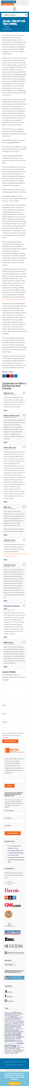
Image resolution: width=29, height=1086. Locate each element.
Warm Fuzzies (9, 1053)
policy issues (19, 1029)
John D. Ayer (8, 447)
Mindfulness (13, 1026)
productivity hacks (14, 1030)
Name (4, 705)
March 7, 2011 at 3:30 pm (9, 644)
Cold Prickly (10, 1018)
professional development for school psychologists (14, 1032)
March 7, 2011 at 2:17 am (9, 610)
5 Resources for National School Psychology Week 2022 (16, 860)
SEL (8, 1048)
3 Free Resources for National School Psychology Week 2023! (15, 848)
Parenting (9, 1029)
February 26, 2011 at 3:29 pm (10, 449)
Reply (5, 410)
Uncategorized (7, 29)
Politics (7, 1030)
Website (4, 722)
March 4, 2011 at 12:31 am (9, 566)
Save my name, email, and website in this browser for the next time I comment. (13, 736)
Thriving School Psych (8, 2)
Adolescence (16, 1012)
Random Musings (13, 1034)
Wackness (18, 1051)
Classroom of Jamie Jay (12, 606)
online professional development (13, 1027)
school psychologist (18, 1041)
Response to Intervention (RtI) (13, 1041)
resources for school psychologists (13, 1039)
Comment (5, 680)
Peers (14, 1029)
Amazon (10, 992)
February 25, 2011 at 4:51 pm (10, 417)
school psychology (14, 1044)
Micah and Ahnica (10, 416)
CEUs (19, 1017)
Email (4, 713)
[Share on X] (8, 375)
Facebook (9, 996)
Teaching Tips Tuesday (10, 1051)
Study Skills (14, 1050)
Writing (16, 1053)
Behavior (14, 1017)
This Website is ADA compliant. (14, 1065)
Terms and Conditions (10, 1070)
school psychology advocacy (12, 1046)
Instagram (10, 1001)
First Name (8, 818)
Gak (12, 1023)
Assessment (9, 1014)
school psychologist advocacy (10, 1043)
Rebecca (7, 27)
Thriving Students (7, 4)
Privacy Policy (20, 1070)
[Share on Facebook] (4, 375)
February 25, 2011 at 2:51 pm (10, 394)
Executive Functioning (15, 1021)
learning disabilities (15, 1025)
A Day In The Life (8, 1012)
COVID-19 (12, 1020)
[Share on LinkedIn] (15, 375)
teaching (20, 1050)
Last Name (8, 825)
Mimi (5, 507)
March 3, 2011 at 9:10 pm (9, 541)
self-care (12, 1049)
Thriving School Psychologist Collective (14, 8)
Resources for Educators (14, 1037)
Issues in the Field (14, 1024)
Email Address (9, 810)
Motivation (18, 1026)
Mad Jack (7, 393)
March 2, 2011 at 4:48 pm (9, 508)
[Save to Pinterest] (12, 375)
